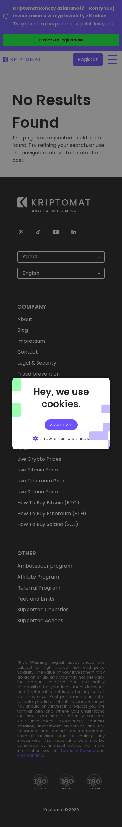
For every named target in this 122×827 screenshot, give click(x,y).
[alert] (61, 413)
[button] (61, 438)
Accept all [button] (61, 424)
